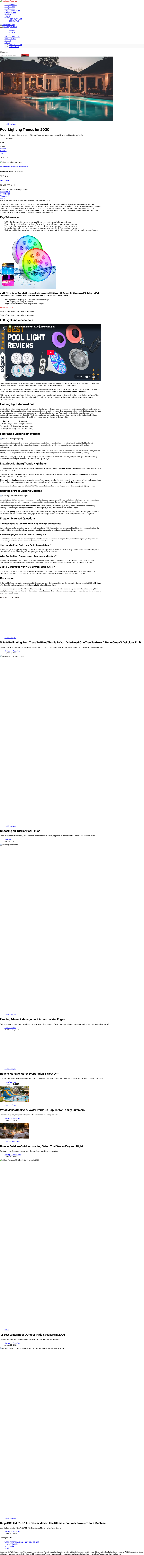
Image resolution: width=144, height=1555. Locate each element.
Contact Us (14, 21)
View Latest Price (6, 307)
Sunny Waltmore (10, 1028)
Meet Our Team (15, 19)
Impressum (9, 1546)
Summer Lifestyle (10, 1105)
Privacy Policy (11, 1544)
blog (6, 1548)
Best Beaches (10, 5)
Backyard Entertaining (12, 1141)
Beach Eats (9, 9)
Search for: (4, 53)
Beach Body (9, 7)
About (7, 17)
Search (25, 55)
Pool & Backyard (12, 11)
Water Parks (10, 13)
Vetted (7, 15)
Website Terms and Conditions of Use (21, 1542)
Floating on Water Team (12, 651)
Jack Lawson (4, 180)
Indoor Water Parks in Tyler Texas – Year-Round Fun (14, 166)
